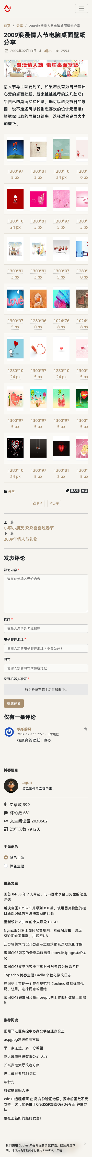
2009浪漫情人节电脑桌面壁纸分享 (54, 25)
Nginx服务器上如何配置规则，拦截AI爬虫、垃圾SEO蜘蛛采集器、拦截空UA (43, 933)
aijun (48, 50)
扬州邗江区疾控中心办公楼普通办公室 (34, 1031)
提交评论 (13, 703)
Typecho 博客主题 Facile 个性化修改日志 (37, 975)
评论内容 (11, 570)
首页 (7, 25)
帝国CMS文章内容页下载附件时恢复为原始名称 (41, 966)
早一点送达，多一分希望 (23, 1048)
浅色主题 (17, 857)
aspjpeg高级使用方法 (21, 1039)
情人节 (74, 490)
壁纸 (84, 490)
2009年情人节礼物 (21, 539)
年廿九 (9, 1082)
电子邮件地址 (15, 639)
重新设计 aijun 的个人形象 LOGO (31, 921)
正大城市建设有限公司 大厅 (26, 1056)
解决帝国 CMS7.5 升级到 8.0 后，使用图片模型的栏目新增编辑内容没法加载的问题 (45, 910)
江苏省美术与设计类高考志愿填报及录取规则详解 (43, 944)
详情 (59, 1150)
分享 (19, 25)
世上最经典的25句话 (20, 1073)
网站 (7, 659)
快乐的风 (24, 729)
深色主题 (17, 866)
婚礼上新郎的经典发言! (22, 1118)
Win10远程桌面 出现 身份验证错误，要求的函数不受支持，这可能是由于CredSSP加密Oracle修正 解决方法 (46, 1104)
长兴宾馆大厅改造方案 (22, 1065)
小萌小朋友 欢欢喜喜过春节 (29, 528)
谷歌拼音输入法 (16, 1090)
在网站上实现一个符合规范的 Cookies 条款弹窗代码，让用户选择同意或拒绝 (44, 986)
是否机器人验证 (16, 679)
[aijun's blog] (7, 8)
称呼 (8, 619)
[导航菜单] (81, 8)
